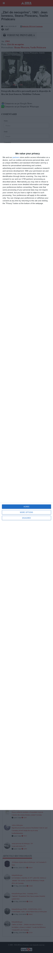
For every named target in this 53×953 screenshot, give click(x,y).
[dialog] (26, 476)
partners (16, 157)
